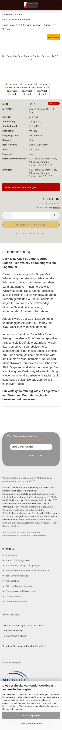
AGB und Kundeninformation (20, 586)
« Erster (8, 14)
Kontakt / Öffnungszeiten (18, 560)
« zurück (19, 14)
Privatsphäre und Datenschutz (21, 591)
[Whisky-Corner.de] (31, 5)
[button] (7, 215)
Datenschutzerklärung (12, 709)
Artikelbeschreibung (16, 252)
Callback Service (14, 596)
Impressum (11, 555)
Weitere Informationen (31, 723)
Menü (5, 5)
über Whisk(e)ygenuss (17, 575)
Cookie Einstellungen (16, 601)
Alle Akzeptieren (31, 715)
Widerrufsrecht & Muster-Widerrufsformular (27, 570)
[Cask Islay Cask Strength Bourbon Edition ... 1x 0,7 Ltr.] (31, 57)
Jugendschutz (13, 581)
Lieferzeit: (7, 108)
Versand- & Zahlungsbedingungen (23, 565)
